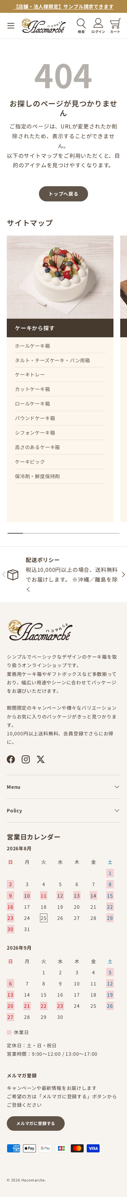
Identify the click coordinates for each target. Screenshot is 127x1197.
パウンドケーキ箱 (35, 417)
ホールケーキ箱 (32, 345)
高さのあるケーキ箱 (37, 446)
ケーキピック (30, 461)
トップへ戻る (63, 193)
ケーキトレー (30, 374)
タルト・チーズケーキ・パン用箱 (52, 360)
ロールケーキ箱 (32, 403)
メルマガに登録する (35, 1123)
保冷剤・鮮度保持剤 (37, 476)
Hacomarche (33, 1179)
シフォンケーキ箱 (35, 432)
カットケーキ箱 (32, 388)
